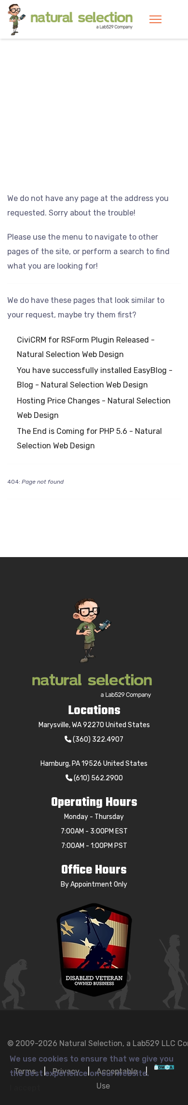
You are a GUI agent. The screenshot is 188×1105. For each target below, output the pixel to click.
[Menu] (155, 19)
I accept (25, 1087)
